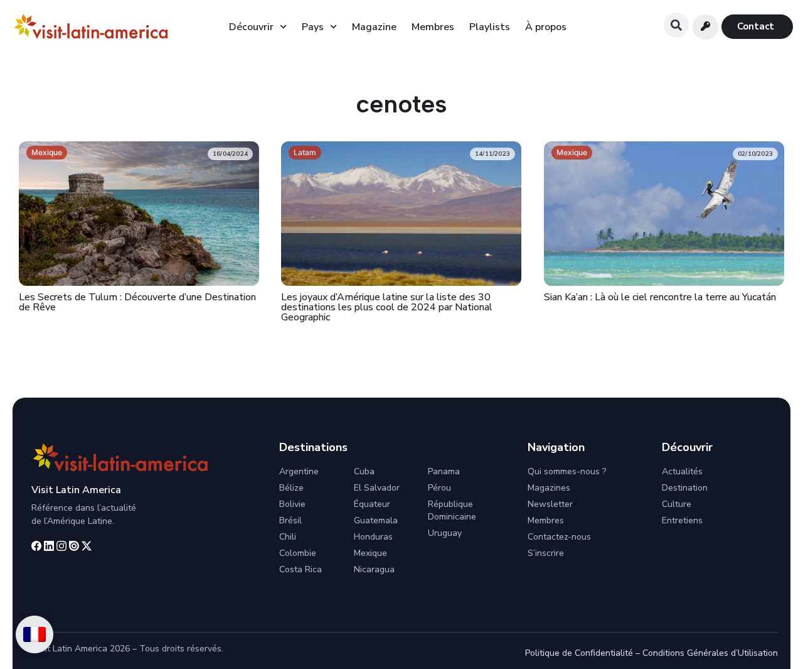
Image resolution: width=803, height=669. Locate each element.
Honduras (373, 537)
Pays (313, 27)
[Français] (34, 634)
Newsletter (550, 504)
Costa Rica (300, 569)
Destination (685, 488)
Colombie (297, 553)
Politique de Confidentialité (579, 653)
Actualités (682, 471)
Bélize (291, 488)
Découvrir (251, 27)
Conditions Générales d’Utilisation (710, 653)
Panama (444, 471)
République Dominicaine (452, 510)
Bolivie (292, 504)
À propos (545, 27)
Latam (305, 152)
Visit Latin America (76, 490)
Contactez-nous (559, 537)
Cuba (364, 471)
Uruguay (445, 533)
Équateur (372, 504)
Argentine (299, 471)
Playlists (489, 27)
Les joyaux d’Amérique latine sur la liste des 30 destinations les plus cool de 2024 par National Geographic (386, 307)
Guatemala (376, 520)
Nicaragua (374, 569)
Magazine (374, 27)
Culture (676, 504)
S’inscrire (546, 553)
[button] (676, 25)
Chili (287, 537)
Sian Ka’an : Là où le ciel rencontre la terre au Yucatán (660, 297)
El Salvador (377, 488)
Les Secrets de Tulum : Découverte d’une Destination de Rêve (137, 302)
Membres (433, 27)
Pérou (439, 488)
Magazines (549, 488)
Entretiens (682, 520)
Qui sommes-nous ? (567, 471)
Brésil (290, 520)
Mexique (46, 152)
